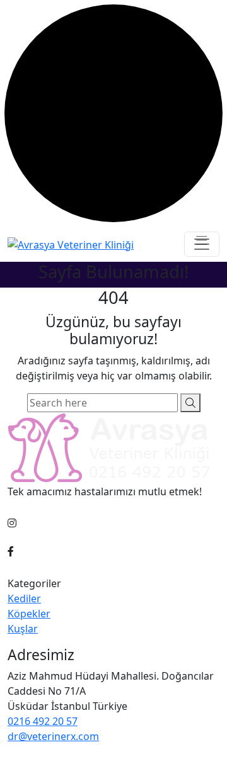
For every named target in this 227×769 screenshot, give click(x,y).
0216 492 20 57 (43, 721)
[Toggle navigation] (201, 244)
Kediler (24, 598)
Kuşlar (23, 629)
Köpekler (29, 613)
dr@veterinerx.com (53, 736)
